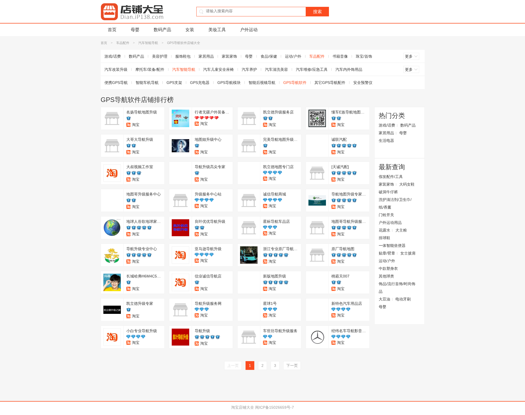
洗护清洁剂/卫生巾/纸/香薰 (395, 203)
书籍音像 (340, 56)
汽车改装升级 (115, 69)
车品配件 (122, 43)
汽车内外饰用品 (349, 69)
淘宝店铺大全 (242, 407)
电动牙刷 (403, 299)
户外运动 (249, 29)
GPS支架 (174, 82)
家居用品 (206, 56)
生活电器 (386, 140)
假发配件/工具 (391, 176)
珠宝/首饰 (364, 56)
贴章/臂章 (387, 253)
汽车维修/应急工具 (312, 69)
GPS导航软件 (295, 82)
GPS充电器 (199, 82)
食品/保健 (269, 56)
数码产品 (162, 29)
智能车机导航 (147, 82)
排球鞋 (384, 238)
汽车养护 (249, 69)
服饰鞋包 (183, 56)
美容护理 (159, 56)
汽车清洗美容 (276, 69)
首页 (112, 29)
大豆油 (384, 299)
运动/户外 (293, 56)
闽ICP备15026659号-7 (274, 407)
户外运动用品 (390, 222)
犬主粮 (401, 230)
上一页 (233, 365)
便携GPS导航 (116, 82)
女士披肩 (408, 253)
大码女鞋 (407, 184)
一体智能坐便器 (392, 245)
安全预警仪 (362, 82)
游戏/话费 (112, 56)
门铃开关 (386, 215)
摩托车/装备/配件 (149, 69)
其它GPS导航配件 (329, 82)
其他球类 (386, 276)
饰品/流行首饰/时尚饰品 (397, 288)
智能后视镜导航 (262, 82)
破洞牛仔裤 (388, 192)
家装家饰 (229, 56)
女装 (189, 29)
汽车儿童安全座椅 (218, 69)
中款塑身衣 (388, 268)
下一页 (292, 365)
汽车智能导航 (148, 43)
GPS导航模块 (229, 82)
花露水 (384, 230)
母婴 (135, 29)
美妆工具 (217, 29)
